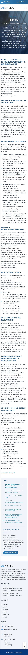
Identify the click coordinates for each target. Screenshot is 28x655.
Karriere (5, 607)
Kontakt (5, 612)
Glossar (5, 617)
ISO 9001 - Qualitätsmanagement (12, 588)
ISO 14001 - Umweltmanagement (12, 590)
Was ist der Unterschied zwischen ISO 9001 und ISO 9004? (14, 491)
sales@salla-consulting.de (7, 2)
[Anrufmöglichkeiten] (24, 643)
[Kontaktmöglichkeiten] (24, 647)
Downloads (6, 614)
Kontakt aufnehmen (10, 553)
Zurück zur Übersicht (8, 473)
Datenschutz (18, 652)
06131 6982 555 (22, 2)
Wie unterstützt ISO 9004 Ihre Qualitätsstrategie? (13, 509)
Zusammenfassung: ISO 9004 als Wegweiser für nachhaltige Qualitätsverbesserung (13, 515)
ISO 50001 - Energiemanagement (12, 595)
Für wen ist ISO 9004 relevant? (13, 505)
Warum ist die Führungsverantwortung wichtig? (14, 501)
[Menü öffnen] (25, 8)
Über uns (5, 604)
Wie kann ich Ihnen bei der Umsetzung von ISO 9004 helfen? (14, 521)
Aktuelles (5, 609)
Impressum (9, 652)
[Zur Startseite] (7, 8)
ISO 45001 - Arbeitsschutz (10, 593)
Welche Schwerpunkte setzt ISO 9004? (13, 496)
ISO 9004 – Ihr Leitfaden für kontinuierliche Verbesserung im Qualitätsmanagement (14, 485)
